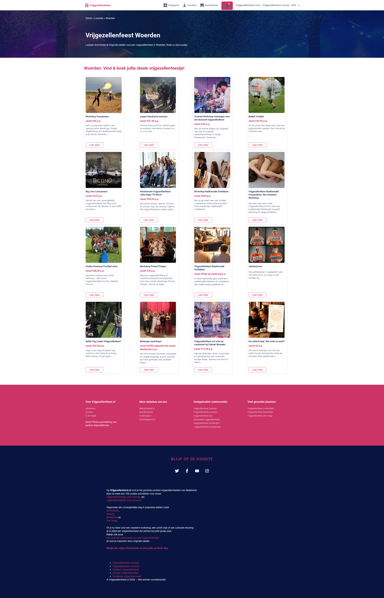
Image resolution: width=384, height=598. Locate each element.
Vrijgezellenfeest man (248, 5)
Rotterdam (112, 517)
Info (293, 5)
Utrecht (110, 514)
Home (89, 18)
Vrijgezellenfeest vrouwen (126, 566)
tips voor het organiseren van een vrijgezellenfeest (132, 537)
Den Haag (111, 520)
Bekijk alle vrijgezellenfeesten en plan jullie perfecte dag (137, 548)
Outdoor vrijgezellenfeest (125, 569)
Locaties (98, 18)
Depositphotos (101, 425)
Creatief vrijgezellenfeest (125, 572)
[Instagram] (207, 471)
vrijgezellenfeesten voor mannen (123, 497)
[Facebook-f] (187, 471)
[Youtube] (197, 471)
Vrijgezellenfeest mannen (125, 562)
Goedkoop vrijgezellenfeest (126, 576)
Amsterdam (112, 510)
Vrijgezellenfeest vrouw (275, 5)
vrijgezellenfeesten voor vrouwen (123, 500)
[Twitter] (177, 471)
